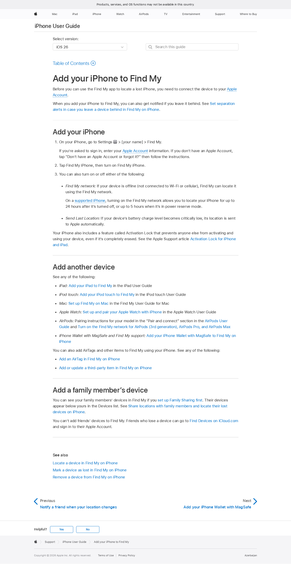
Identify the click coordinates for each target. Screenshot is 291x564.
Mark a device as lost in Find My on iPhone (90, 470)
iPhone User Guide (57, 26)
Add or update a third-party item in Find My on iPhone (105, 368)
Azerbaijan (251, 555)
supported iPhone (90, 200)
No (88, 529)
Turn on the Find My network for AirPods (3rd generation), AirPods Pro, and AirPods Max (154, 326)
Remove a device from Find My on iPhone (89, 477)
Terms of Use (106, 555)
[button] (74, 63)
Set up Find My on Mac (88, 303)
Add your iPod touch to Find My (107, 294)
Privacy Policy (126, 555)
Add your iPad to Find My (90, 285)
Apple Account (135, 150)
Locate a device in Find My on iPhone (85, 463)
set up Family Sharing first (180, 400)
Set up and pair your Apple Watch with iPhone (122, 312)
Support (50, 542)
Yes (61, 529)
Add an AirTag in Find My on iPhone (89, 359)
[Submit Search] (150, 47)
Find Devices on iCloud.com (214, 420)
